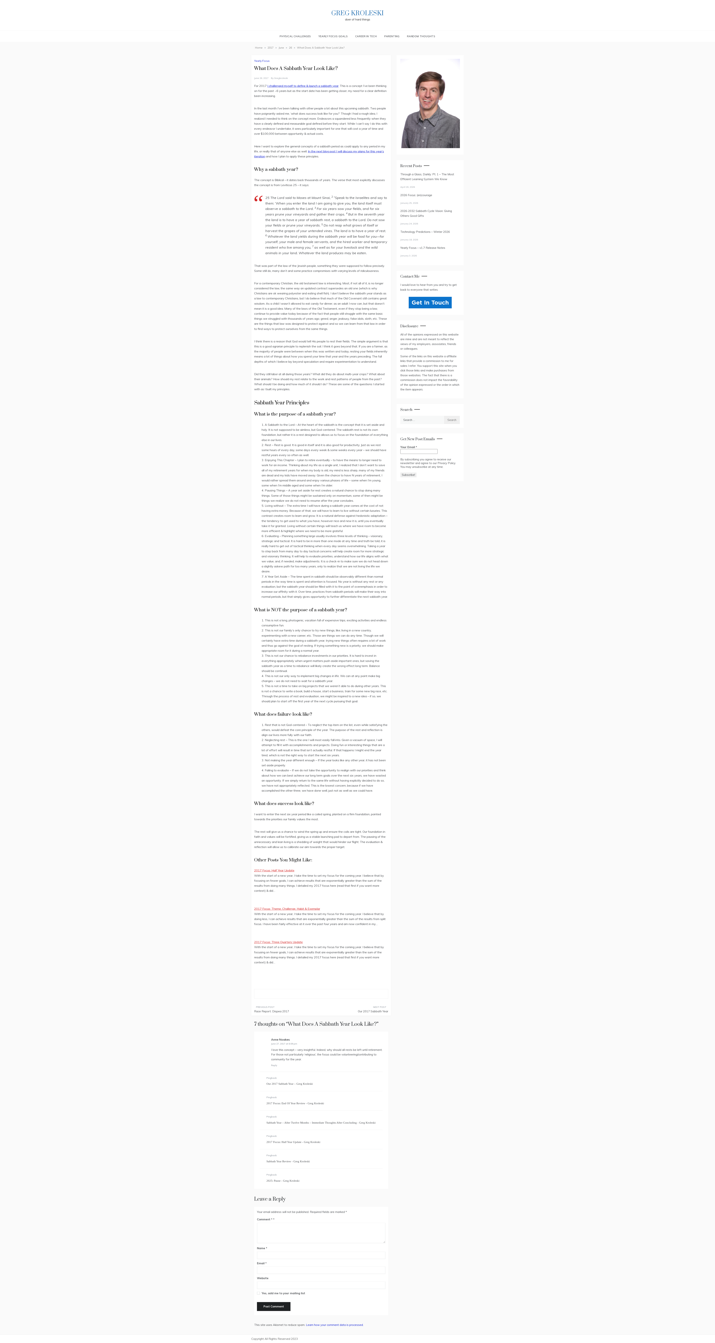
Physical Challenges (295, 36)
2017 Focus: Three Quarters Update (278, 942)
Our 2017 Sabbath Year (373, 1011)
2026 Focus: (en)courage (416, 195)
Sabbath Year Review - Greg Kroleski (288, 1161)
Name (262, 1248)
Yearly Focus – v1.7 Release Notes (422, 248)
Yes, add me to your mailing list (283, 1293)
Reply (274, 1065)
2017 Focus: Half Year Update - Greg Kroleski (293, 1142)
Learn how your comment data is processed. (334, 1325)
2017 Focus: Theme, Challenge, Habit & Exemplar (287, 909)
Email (262, 1263)
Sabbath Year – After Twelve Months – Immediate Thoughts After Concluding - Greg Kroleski (321, 1122)
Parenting (392, 36)
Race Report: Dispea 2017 (271, 1011)
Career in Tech (366, 36)
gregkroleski (281, 78)
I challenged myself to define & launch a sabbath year (303, 86)
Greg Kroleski (357, 13)
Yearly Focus (262, 61)
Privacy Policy (446, 463)
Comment (264, 1219)
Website (262, 1278)
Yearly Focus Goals (333, 36)
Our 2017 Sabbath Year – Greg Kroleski (289, 1083)
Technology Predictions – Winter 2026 (425, 232)
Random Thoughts (421, 36)
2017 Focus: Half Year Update (274, 870)
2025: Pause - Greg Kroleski (282, 1180)
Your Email (408, 447)
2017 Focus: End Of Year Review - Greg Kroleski (295, 1103)
